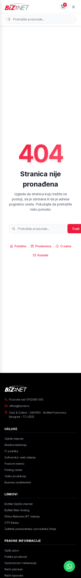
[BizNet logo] (40, 388)
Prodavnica (43, 246)
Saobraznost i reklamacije (21, 563)
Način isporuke (14, 575)
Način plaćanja (14, 569)
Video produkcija (15, 476)
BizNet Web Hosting (17, 510)
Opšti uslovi (12, 550)
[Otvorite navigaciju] (73, 6)
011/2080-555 (35, 399)
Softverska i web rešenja (20, 457)
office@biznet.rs (19, 406)
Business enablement (18, 482)
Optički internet (14, 438)
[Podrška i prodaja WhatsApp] (69, 566)
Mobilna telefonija (16, 445)
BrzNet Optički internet (19, 504)
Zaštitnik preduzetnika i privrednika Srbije (30, 529)
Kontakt (42, 255)
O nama (65, 246)
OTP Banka (12, 522)
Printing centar (13, 469)
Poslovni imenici (14, 463)
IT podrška (11, 451)
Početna (20, 246)
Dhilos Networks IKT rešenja (22, 516)
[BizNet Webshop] (17, 7)
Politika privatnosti (16, 556)
